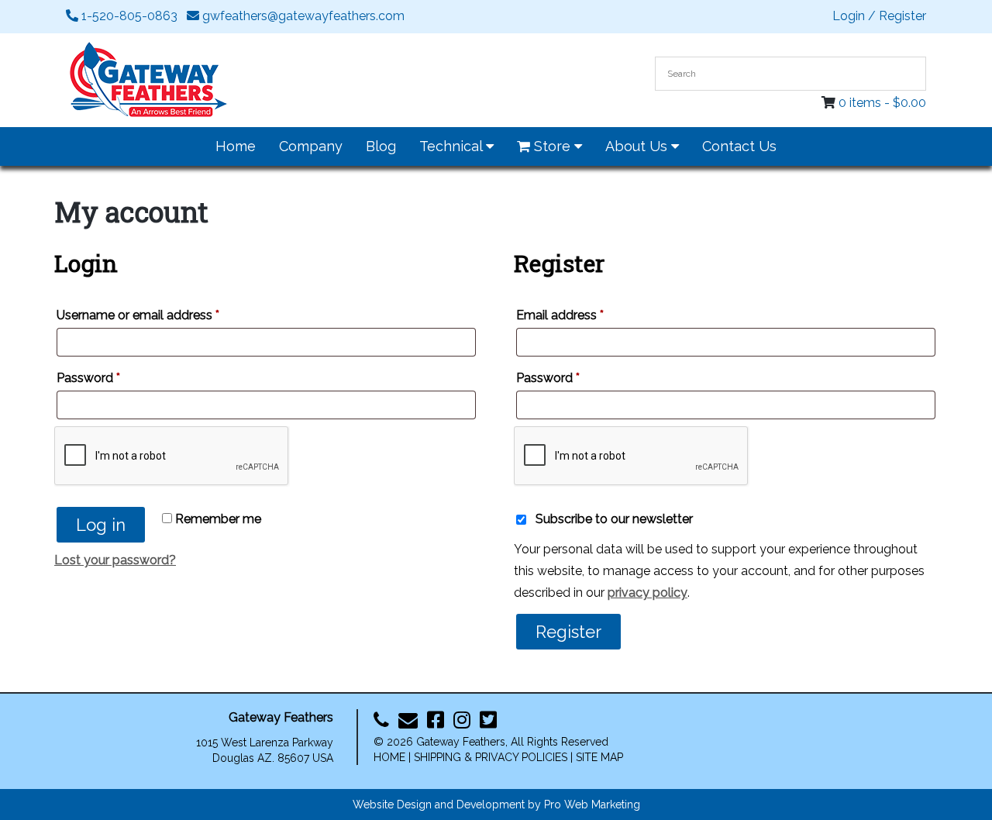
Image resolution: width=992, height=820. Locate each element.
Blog (381, 146)
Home (235, 146)
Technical (452, 146)
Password (88, 377)
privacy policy (647, 592)
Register (568, 632)
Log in (101, 525)
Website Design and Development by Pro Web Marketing (496, 804)
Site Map (599, 757)
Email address (560, 315)
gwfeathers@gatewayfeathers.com (302, 16)
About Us (638, 146)
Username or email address (138, 315)
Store (552, 146)
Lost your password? (115, 560)
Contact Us (739, 146)
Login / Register (879, 16)
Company (311, 146)
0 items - (882, 102)
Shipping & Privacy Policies (490, 757)
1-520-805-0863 (127, 16)
